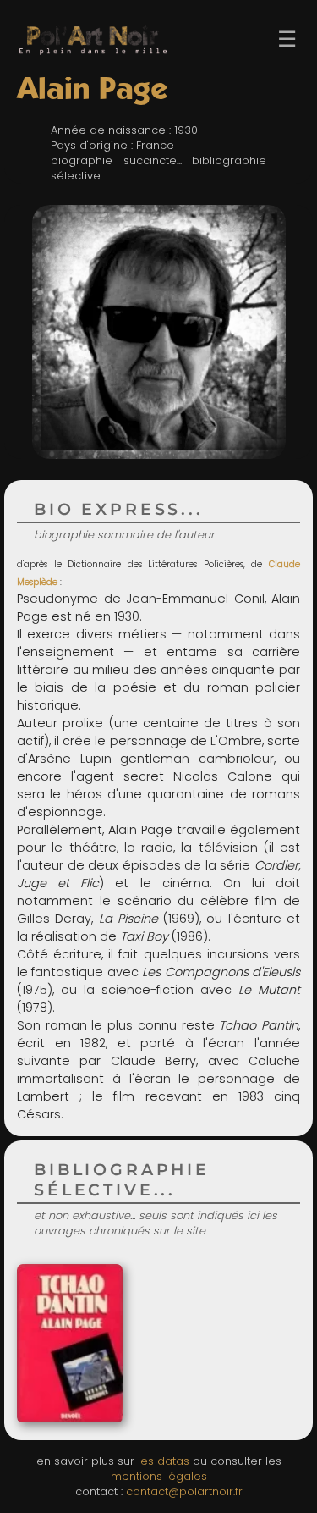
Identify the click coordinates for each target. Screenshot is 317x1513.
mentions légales (159, 1476)
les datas (163, 1461)
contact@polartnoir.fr (184, 1491)
